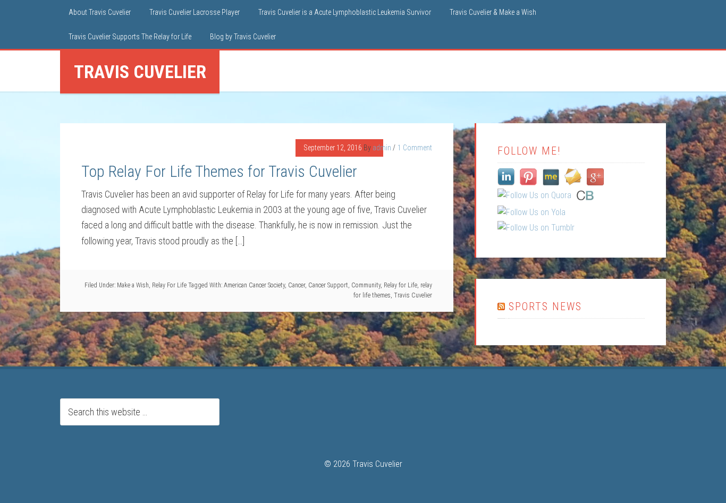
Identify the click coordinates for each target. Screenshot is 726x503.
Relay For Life (169, 285)
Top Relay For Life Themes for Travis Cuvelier (219, 171)
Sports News (545, 306)
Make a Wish (133, 285)
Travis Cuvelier (413, 295)
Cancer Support (328, 285)
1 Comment (415, 147)
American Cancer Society (254, 285)
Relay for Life (400, 285)
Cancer (296, 285)
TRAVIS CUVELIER (140, 71)
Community (366, 285)
